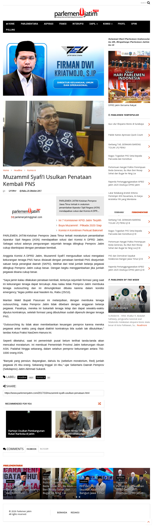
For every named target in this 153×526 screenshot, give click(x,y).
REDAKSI (75, 512)
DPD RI (46, 474)
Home (6, 170)
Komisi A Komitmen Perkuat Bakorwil (81, 230)
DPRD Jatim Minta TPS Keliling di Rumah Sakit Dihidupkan (76, 432)
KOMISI (106, 24)
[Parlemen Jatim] (76, 17)
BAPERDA (120, 478)
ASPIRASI (48, 24)
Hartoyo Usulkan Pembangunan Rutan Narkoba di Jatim (26, 432)
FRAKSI (62, 24)
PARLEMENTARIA (29, 24)
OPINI (134, 24)
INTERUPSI (78, 24)
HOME (11, 24)
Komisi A (31, 170)
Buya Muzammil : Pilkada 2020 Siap (80, 225)
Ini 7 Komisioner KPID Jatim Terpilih (80, 220)
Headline (18, 170)
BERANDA (62, 512)
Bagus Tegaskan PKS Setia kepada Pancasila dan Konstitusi (20, 489)
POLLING (10, 30)
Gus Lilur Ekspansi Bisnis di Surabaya (129, 306)
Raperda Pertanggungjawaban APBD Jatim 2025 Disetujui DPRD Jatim (130, 488)
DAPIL (92, 24)
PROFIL (121, 24)
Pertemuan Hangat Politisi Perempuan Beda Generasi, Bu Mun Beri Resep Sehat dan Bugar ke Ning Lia (58, 486)
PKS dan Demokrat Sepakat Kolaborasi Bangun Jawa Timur (92, 489)
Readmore (142, 325)
